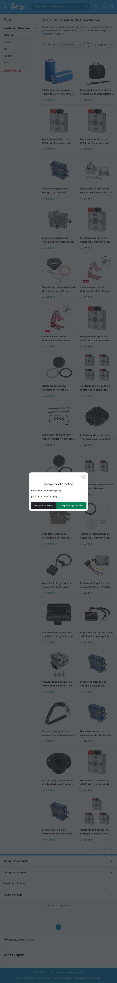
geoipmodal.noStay (43, 505)
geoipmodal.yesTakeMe (71, 505)
